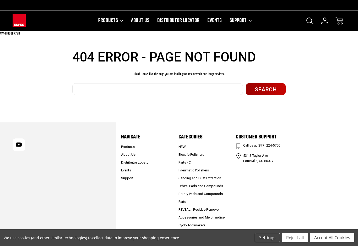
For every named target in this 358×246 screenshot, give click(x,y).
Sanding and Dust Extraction (199, 178)
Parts (182, 202)
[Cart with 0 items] (339, 21)
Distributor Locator (178, 20)
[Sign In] (325, 21)
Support (238, 20)
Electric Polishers (191, 154)
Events (214, 20)
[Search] (310, 21)
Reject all (295, 238)
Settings (267, 238)
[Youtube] (15, 5)
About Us (140, 20)
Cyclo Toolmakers (191, 225)
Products (108, 20)
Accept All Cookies (332, 238)
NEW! (182, 147)
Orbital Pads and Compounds (200, 186)
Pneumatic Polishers (193, 170)
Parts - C (184, 162)
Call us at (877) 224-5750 (261, 145)
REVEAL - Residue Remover (199, 209)
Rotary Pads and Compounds (200, 194)
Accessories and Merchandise (201, 217)
